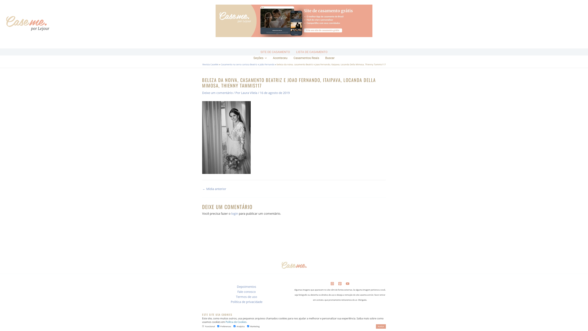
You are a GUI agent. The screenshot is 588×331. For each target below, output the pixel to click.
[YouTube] (347, 283)
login (234, 213)
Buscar (330, 58)
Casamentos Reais (306, 58)
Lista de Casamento (312, 52)
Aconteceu (280, 58)
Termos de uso (246, 297)
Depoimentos (246, 287)
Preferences (225, 326)
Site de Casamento (275, 52)
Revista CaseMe (210, 64)
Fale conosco (246, 292)
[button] (265, 58)
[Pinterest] (340, 283)
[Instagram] (332, 283)
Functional (210, 326)
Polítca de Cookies (236, 322)
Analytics (241, 326)
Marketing (255, 326)
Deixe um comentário (217, 93)
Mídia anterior (214, 188)
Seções (258, 58)
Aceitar (381, 326)
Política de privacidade (246, 302)
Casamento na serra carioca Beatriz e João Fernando (247, 64)
